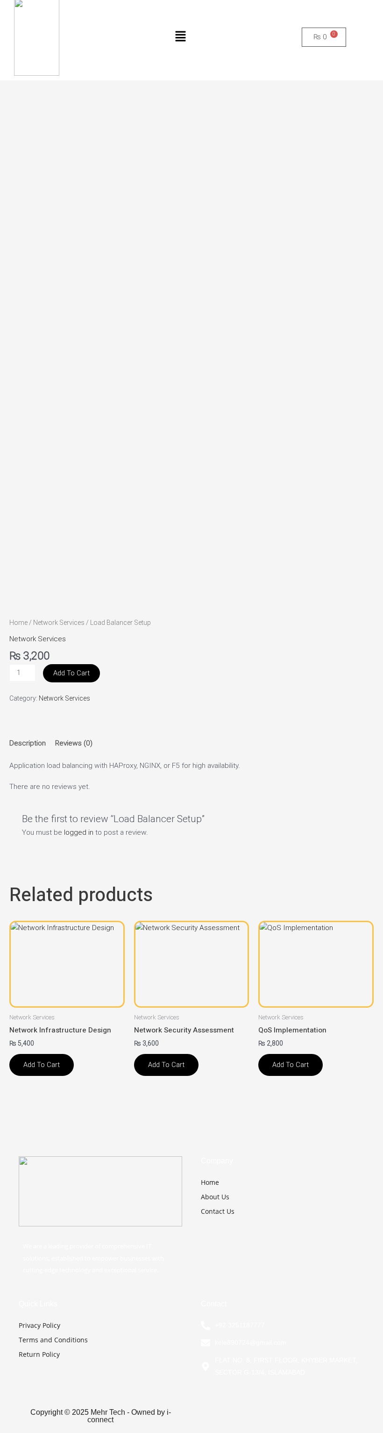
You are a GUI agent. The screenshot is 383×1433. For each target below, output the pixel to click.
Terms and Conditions (53, 1339)
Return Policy (39, 1354)
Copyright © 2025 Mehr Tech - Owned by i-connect (100, 1416)
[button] (180, 37)
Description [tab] (27, 743)
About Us (215, 1196)
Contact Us (217, 1211)
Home (18, 622)
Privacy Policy (39, 1325)
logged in (78, 832)
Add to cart (71, 673)
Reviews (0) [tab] (73, 743)
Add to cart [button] (41, 1064)
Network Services (59, 622)
